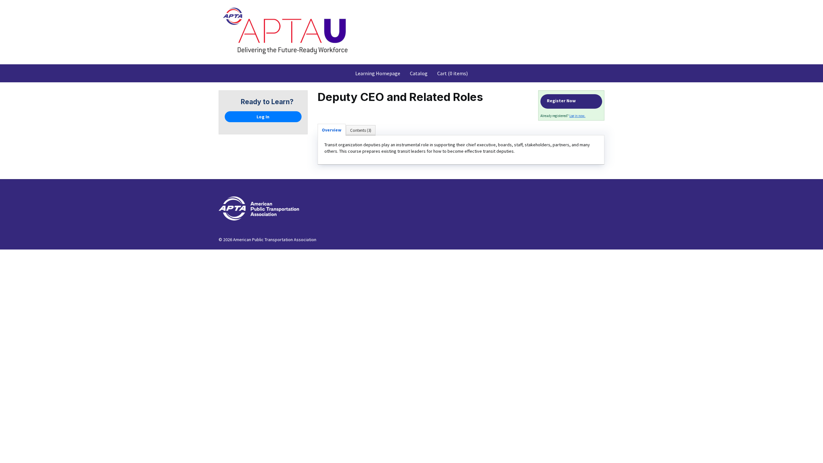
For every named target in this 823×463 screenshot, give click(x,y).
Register (571, 101)
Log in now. (577, 115)
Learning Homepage (377, 73)
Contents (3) (360, 130)
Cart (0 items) (452, 73)
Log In (263, 117)
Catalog (419, 73)
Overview (331, 130)
